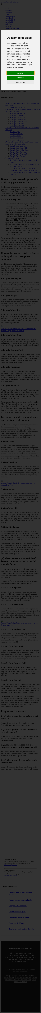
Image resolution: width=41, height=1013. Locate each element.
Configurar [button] (20, 82)
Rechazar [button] (20, 78)
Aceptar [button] (20, 73)
